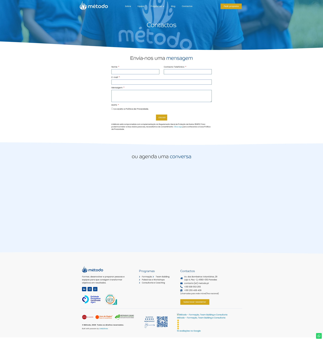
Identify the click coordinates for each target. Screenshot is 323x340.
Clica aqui (178, 127)
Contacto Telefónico (174, 67)
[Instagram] (90, 289)
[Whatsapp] (95, 289)
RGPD (114, 105)
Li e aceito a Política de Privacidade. (131, 108)
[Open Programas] (163, 6)
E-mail (114, 77)
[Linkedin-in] (84, 289)
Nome (114, 67)
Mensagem (117, 88)
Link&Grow (103, 328)
